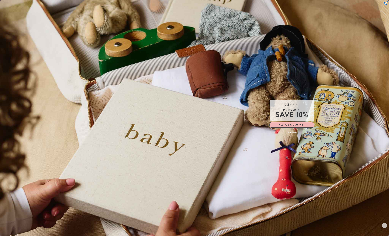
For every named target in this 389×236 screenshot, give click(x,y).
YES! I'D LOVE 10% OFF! (291, 125)
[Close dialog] (386, 3)
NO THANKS (292, 132)
